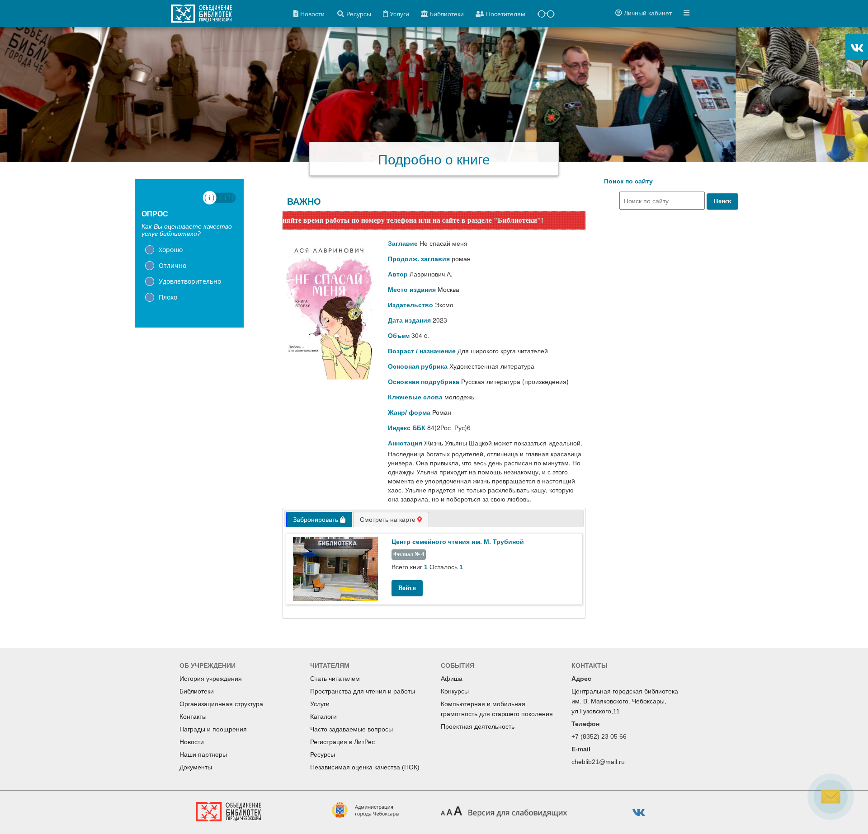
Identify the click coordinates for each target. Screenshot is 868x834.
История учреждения (210, 678)
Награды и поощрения (213, 729)
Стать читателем (335, 678)
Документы (195, 767)
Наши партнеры (203, 754)
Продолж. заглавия (419, 258)
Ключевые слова (415, 397)
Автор (398, 274)
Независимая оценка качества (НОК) (365, 767)
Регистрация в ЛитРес (342, 741)
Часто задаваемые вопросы (351, 729)
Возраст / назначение (422, 351)
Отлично (172, 265)
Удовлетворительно (190, 281)
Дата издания (409, 320)
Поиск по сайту (628, 181)
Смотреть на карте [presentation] (388, 519)
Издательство (410, 305)
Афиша (451, 678)
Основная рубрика (418, 366)
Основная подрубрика (423, 381)
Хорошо (171, 249)
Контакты (193, 716)
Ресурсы (322, 754)
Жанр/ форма (409, 412)
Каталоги (323, 716)
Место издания (412, 289)
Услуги (320, 703)
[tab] (319, 519)
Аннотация (405, 443)
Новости (191, 741)
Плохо (168, 297)
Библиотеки (196, 691)
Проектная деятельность (477, 726)
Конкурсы (455, 691)
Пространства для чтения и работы (362, 691)
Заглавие (403, 243)
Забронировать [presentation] (316, 519)
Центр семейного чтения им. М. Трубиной (458, 541)
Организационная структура (221, 703)
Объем (399, 335)
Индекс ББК (406, 427)
